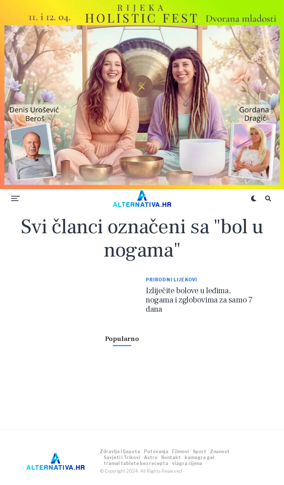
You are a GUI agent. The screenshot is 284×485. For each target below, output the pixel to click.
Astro (151, 457)
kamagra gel (199, 457)
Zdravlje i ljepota (120, 451)
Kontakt (171, 457)
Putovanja (156, 451)
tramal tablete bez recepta (136, 463)
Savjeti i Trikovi (122, 457)
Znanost (220, 451)
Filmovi (180, 451)
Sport (199, 451)
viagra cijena (187, 463)
